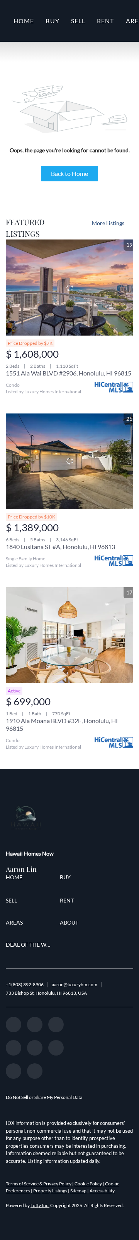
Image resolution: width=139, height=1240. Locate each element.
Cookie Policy (88, 1184)
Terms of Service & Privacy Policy (38, 1184)
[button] (16, 878)
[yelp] (13, 1048)
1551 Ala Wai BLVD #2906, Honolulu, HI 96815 (68, 373)
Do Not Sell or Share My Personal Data (44, 1097)
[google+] (13, 1071)
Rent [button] (105, 20)
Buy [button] (52, 20)
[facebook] (13, 1024)
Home (24, 20)
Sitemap (78, 1191)
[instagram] (34, 1048)
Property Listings (50, 1191)
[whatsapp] (34, 1071)
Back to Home (69, 173)
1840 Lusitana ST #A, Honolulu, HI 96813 (60, 546)
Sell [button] (78, 20)
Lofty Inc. (40, 1205)
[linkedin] (34, 1024)
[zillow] (56, 1024)
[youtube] (56, 1048)
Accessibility (102, 1191)
